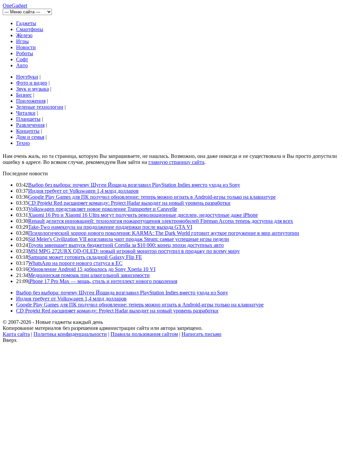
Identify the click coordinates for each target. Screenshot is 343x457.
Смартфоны (29, 29)
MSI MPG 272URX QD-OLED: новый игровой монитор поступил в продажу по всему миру (134, 251)
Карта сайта (16, 334)
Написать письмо (201, 334)
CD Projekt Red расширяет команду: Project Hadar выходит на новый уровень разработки (129, 203)
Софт (22, 59)
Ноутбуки (27, 77)
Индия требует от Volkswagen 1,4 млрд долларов (83, 191)
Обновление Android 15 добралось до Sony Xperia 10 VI (91, 269)
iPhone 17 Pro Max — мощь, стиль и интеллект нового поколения (102, 281)
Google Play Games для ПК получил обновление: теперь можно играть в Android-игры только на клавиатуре (152, 197)
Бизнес (24, 95)
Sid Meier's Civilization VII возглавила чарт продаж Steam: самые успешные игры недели (128, 239)
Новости (26, 47)
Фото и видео (31, 83)
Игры (22, 41)
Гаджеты (26, 23)
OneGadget (15, 5)
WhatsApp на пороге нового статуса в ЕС (75, 263)
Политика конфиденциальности (70, 334)
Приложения (31, 101)
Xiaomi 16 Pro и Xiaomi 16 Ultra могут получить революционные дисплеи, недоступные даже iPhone (143, 215)
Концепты (28, 131)
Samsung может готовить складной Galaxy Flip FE (85, 257)
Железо (24, 35)
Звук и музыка (32, 89)
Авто (22, 65)
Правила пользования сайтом (144, 334)
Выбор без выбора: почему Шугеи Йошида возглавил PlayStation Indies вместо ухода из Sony (134, 185)
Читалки (26, 113)
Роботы (24, 53)
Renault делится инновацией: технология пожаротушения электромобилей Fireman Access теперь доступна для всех (160, 221)
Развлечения (30, 125)
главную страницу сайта (176, 162)
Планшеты (28, 119)
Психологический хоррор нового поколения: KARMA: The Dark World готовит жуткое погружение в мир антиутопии (163, 233)
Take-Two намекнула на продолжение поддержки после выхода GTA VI (110, 227)
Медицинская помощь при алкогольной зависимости (89, 275)
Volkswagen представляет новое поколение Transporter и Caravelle (102, 209)
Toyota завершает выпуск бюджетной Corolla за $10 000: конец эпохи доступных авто (126, 245)
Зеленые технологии (39, 107)
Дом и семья (30, 137)
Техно (23, 143)
